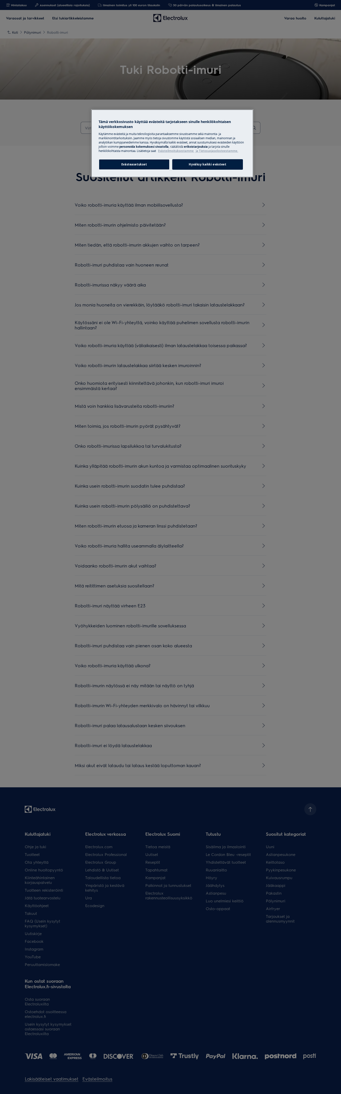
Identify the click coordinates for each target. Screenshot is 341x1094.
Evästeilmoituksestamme (176, 151)
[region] (172, 143)
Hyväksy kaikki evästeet (207, 164)
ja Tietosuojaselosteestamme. (217, 151)
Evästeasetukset (134, 164)
